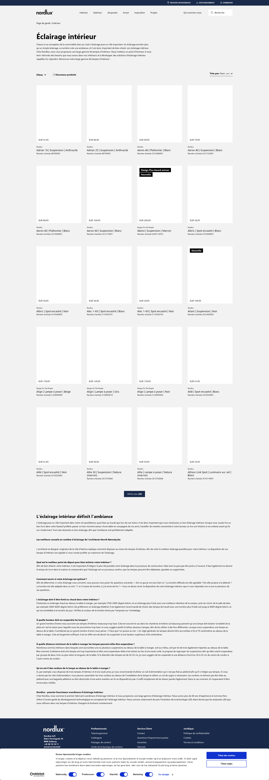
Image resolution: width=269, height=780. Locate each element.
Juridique (189, 728)
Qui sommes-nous (192, 12)
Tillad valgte (226, 763)
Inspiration (139, 12)
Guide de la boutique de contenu (107, 746)
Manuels (141, 746)
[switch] (100, 774)
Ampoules (112, 12)
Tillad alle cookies (226, 755)
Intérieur (84, 12)
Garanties (142, 742)
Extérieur (97, 12)
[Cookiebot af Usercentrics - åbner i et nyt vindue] (37, 774)
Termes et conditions (194, 742)
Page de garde (43, 23)
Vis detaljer (163, 774)
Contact (141, 733)
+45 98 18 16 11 (51, 744)
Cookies (187, 737)
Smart (126, 12)
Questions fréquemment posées (152, 737)
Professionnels (99, 728)
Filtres (39, 75)
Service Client (144, 728)
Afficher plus (134, 494)
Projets (153, 12)
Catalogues (96, 737)
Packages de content (101, 742)
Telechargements (99, 733)
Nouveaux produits (65, 74)
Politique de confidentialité (196, 733)
